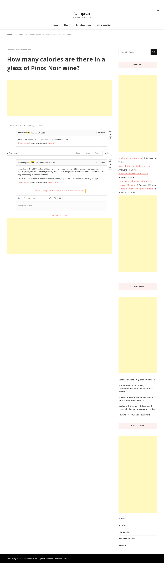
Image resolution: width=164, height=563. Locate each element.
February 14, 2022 (54, 143)
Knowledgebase (83, 25)
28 (28, 132)
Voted (97, 153)
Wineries (123, 545)
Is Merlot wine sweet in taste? (133, 173)
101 (33, 162)
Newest (87, 153)
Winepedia (82, 13)
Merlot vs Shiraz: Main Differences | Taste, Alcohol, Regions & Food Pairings (137, 407)
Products (124, 532)
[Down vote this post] (110, 138)
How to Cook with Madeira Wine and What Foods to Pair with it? (136, 399)
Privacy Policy (60, 558)
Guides (122, 519)
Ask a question (104, 25)
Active (107, 153)
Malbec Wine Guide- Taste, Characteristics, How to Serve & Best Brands (136, 388)
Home (55, 25)
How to (123, 525)
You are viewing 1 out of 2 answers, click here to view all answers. (59, 191)
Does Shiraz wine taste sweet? (133, 165)
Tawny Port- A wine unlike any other (135, 414)
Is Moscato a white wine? (131, 158)
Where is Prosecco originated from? (136, 188)
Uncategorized (127, 539)
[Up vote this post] (110, 131)
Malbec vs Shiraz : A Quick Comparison (137, 379)
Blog (66, 25)
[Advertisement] (59, 98)
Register (55, 215)
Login (65, 215)
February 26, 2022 (54, 183)
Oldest (78, 153)
